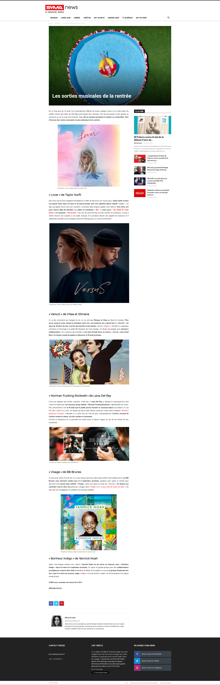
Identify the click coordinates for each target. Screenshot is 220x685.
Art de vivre (141, 18)
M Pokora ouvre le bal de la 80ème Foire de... (149, 138)
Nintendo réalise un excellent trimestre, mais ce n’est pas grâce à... (158, 192)
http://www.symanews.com (72, 621)
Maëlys (107, 326)
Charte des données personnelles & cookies (144, 683)
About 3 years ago (97, 669)
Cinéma (77, 18)
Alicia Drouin (70, 617)
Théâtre (87, 18)
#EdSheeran (95, 664)
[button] (168, 18)
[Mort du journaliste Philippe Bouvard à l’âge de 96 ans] (140, 170)
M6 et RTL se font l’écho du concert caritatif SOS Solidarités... (157, 181)
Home (51, 23)
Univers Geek (113, 18)
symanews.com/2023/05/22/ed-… (113, 664)
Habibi (93, 487)
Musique (54, 18)
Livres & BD (66, 18)
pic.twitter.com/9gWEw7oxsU (102, 666)
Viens (83, 573)
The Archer (71, 213)
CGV (126, 683)
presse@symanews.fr (57, 654)
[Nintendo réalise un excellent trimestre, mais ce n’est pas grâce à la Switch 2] (140, 193)
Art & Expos (99, 18)
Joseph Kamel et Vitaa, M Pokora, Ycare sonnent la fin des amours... (157, 158)
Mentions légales (165, 683)
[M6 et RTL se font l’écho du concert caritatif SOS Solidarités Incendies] (140, 181)
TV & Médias (127, 18)
